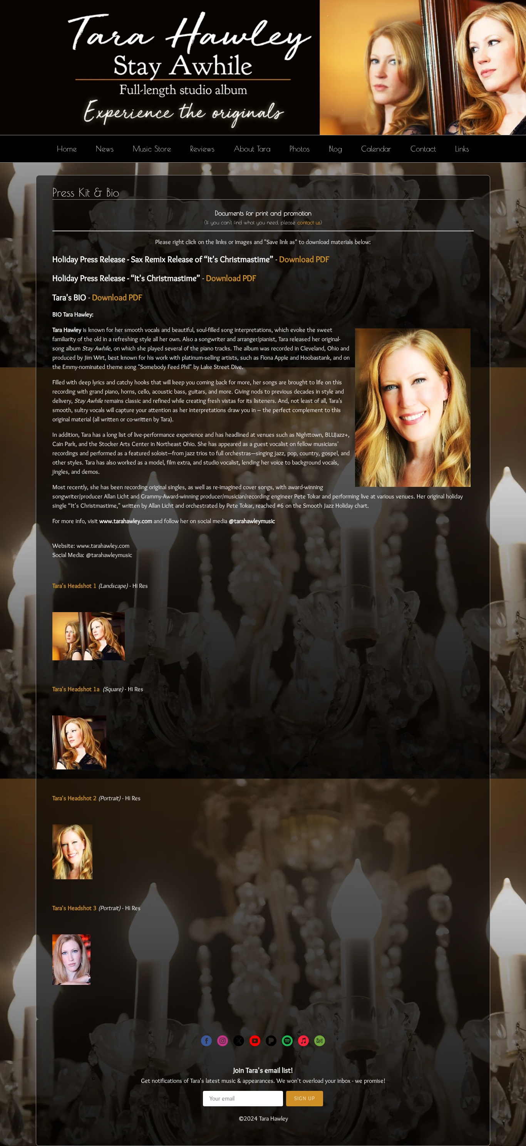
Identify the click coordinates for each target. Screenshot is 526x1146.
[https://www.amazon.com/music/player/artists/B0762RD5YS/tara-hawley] (319, 1042)
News (105, 148)
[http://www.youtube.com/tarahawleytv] (255, 1042)
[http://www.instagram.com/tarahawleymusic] (222, 1042)
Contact (423, 148)
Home (67, 148)
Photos (300, 148)
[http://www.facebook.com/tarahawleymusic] (206, 1042)
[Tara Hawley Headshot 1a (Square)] (79, 767)
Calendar (376, 148)
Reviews (202, 148)
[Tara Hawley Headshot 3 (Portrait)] (71, 982)
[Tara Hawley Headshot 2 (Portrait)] (72, 877)
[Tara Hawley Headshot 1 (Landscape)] (88, 658)
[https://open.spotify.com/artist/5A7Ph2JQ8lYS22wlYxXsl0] (287, 1042)
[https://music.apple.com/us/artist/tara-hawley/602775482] (303, 1042)
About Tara (252, 148)
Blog (335, 148)
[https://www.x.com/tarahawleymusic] (238, 1042)
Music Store (152, 148)
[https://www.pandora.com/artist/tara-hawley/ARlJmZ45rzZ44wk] (271, 1042)
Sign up (304, 1098)
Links (462, 148)
